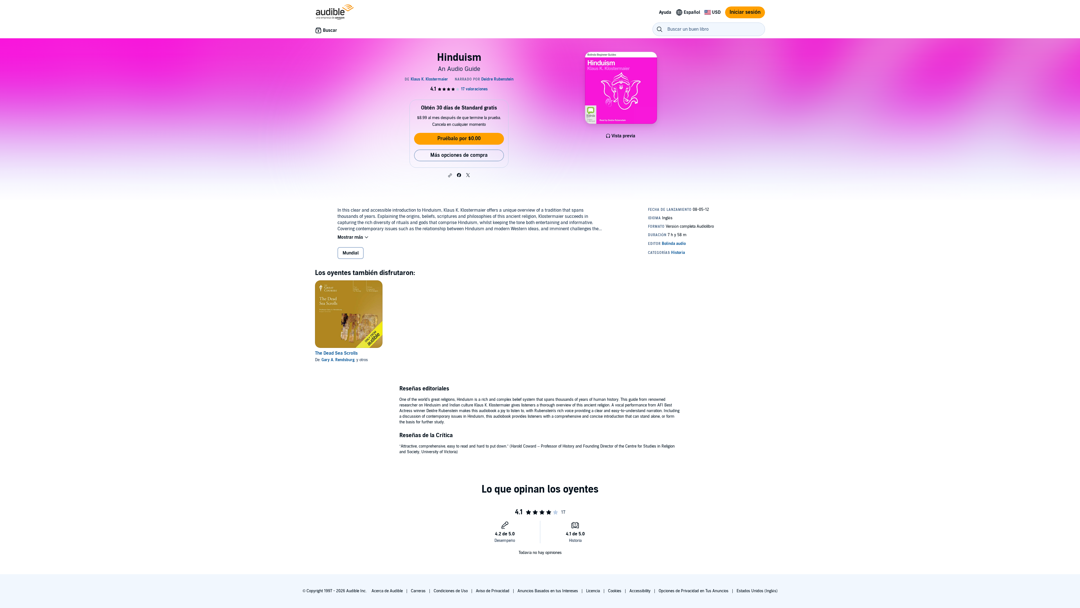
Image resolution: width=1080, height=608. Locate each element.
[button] (450, 175)
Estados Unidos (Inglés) (757, 591)
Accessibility (640, 591)
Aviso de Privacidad (492, 591)
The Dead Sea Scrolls (336, 353)
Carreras (418, 591)
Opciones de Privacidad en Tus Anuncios (693, 591)
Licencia (593, 591)
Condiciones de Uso (451, 591)
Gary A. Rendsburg (337, 359)
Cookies (614, 591)
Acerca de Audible (387, 591)
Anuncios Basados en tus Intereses (548, 591)
